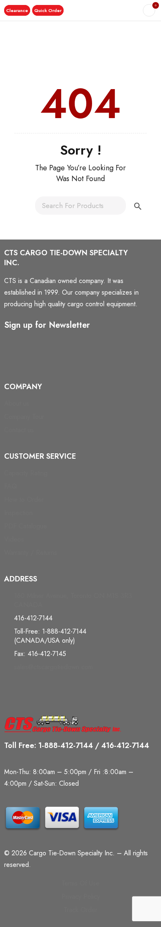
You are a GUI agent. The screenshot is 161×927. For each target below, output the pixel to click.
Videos (14, 539)
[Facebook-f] (14, 359)
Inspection (18, 513)
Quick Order (48, 10)
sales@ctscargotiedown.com (53, 667)
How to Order (24, 499)
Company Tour (24, 416)
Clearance (17, 10)
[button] (17, 10)
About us (16, 403)
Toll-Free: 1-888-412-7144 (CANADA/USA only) (50, 636)
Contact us (19, 430)
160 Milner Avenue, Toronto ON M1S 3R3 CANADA (73, 600)
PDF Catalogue (25, 526)
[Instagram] (48, 359)
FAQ (10, 486)
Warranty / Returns (30, 552)
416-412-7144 (33, 618)
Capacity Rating (25, 473)
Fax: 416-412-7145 (40, 653)
